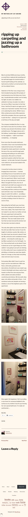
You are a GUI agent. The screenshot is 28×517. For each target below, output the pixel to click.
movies (20, 505)
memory (15, 505)
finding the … (5, 502)
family (21, 500)
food (10, 502)
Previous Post (4, 440)
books (8, 499)
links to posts (8, 505)
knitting (3, 505)
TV (25, 505)
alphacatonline (9, 433)
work (14, 507)
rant (22, 505)
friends (13, 502)
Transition (25, 26)
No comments (24, 29)
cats (23, 28)
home (25, 28)
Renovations (19, 26)
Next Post (24, 440)
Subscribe (21, 486)
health (18, 502)
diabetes (16, 499)
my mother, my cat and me (11, 14)
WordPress (17, 512)
